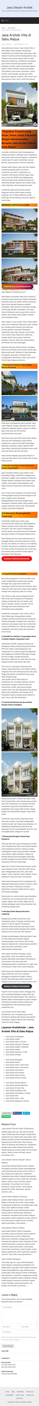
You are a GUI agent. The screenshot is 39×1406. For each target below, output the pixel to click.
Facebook (18, 1113)
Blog (13, 1391)
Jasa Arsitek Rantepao (11, 1259)
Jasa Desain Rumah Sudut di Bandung (18, 1128)
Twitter (27, 1113)
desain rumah (20, 1395)
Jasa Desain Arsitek (19, 7)
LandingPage (9, 1395)
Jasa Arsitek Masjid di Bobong (14, 1197)
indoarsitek (20, 1391)
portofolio (19, 1398)
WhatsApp (7, 1116)
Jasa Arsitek (11, 28)
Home (3, 28)
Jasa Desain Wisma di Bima (13, 1228)
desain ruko (29, 1391)
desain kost (30, 1395)
